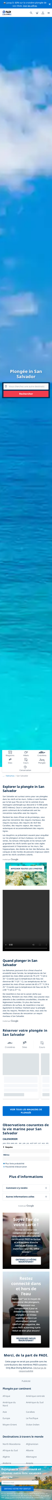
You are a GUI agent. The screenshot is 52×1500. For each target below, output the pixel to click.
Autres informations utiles (20, 1196)
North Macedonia (11, 1444)
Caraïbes (30, 1411)
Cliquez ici (8, 1498)
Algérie (6, 1456)
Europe (6, 1418)
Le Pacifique (32, 1418)
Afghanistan (32, 1444)
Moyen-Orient (10, 1424)
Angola (29, 1463)
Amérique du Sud (34, 1402)
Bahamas (10, 775)
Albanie (29, 1450)
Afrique (6, 1396)
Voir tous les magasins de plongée (26, 1111)
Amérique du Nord (9, 1404)
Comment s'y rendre (16, 1187)
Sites (24, 1047)
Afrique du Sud (10, 1450)
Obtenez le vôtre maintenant (26, 1260)
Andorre (7, 1463)
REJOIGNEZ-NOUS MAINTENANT (26, 1339)
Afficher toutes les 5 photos (26, 868)
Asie (5, 1411)
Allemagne (31, 1456)
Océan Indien (32, 1424)
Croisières (10, 1047)
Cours (42, 1047)
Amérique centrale (35, 1396)
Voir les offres (30, 5)
